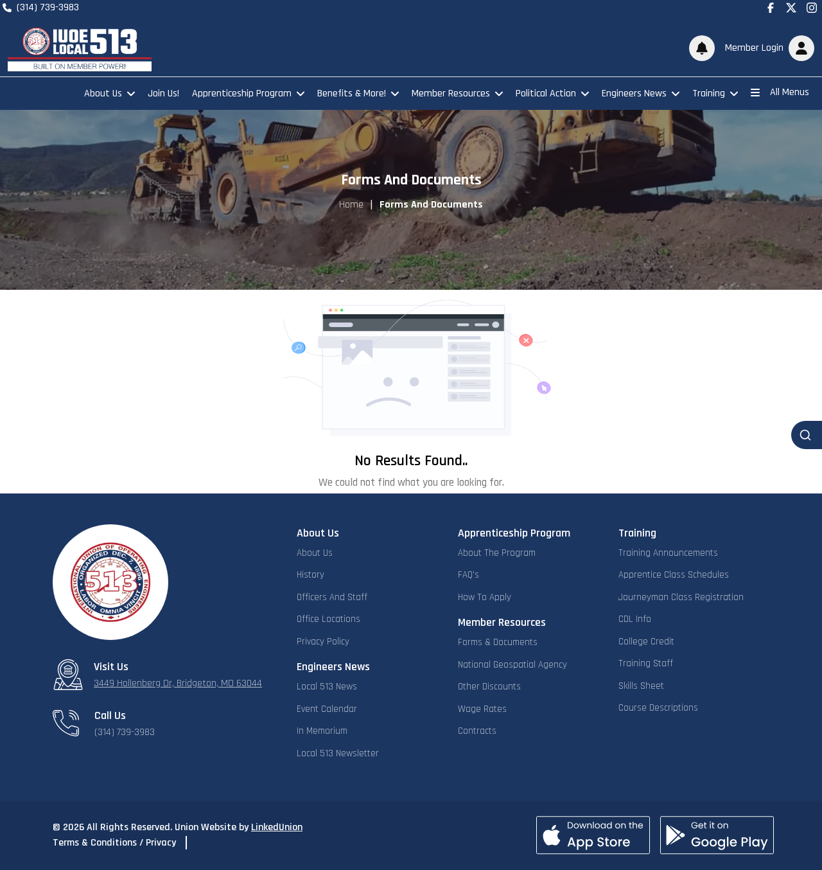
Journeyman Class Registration (681, 597)
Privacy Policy (323, 641)
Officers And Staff (332, 597)
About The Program (497, 553)
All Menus (789, 92)
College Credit (646, 641)
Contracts (477, 731)
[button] (767, 48)
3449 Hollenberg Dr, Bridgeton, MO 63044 (178, 683)
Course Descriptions (658, 708)
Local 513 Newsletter (338, 753)
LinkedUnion (276, 827)
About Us (103, 93)
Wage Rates (482, 709)
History (310, 575)
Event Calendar (327, 709)
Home (351, 204)
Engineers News (634, 93)
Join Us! (163, 93)
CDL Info (634, 619)
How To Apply (484, 597)
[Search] (806, 435)
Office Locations (328, 619)
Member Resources (451, 93)
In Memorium (322, 731)
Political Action (546, 93)
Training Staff (645, 663)
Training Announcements (668, 553)
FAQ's (468, 575)
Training (708, 93)
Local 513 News (327, 686)
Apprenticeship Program (242, 93)
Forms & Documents (498, 642)
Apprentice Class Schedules (673, 575)
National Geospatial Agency (512, 665)
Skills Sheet (641, 686)
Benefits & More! (351, 93)
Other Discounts (489, 686)
